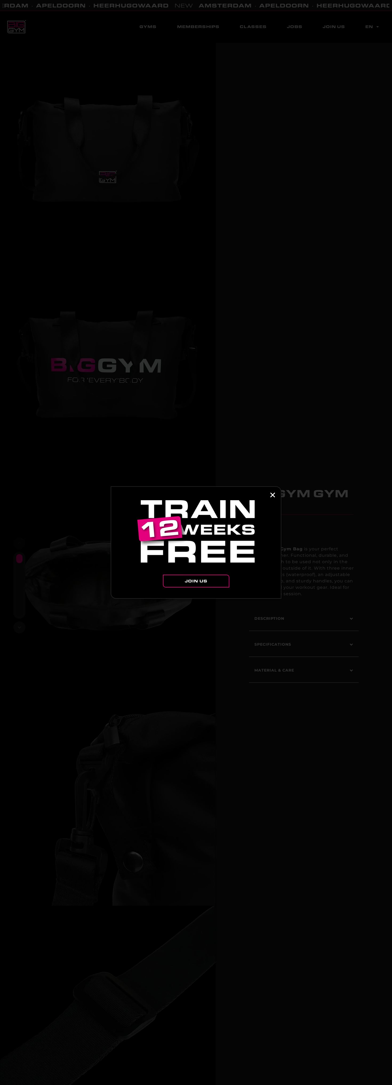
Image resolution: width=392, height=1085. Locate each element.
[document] (196, 542)
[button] (272, 495)
